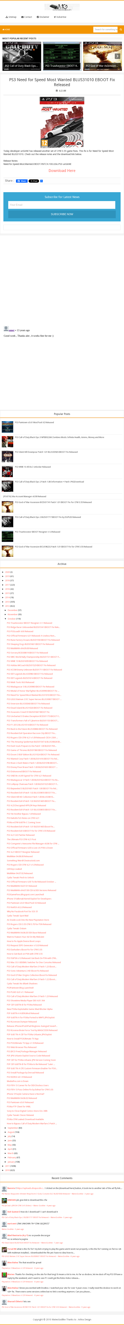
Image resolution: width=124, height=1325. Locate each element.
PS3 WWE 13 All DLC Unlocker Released (33, 467)
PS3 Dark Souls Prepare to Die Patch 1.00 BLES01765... (31, 746)
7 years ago (58, 1243)
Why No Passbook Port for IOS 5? (22, 911)
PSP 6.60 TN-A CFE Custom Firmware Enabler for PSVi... (32, 1068)
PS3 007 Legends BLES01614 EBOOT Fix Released (29, 678)
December (12, 610)
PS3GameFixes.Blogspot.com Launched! (25, 894)
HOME (7, 29)
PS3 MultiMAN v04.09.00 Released (22, 648)
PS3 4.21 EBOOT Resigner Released (23, 852)
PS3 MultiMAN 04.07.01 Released (22, 886)
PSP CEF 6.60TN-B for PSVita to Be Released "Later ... (31, 1064)
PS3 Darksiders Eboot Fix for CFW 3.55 (24, 949)
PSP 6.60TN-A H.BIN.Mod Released (23, 1013)
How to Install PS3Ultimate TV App (23, 1038)
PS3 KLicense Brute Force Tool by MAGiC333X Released (32, 1030)
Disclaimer (44, 17)
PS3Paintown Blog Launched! (20, 988)
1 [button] (57, 70)
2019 (7, 576)
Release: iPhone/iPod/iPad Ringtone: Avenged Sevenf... (32, 1026)
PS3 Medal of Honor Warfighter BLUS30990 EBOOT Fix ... (33, 691)
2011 (7, 1166)
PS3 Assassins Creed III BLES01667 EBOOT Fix (28, 712)
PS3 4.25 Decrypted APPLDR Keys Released (26, 805)
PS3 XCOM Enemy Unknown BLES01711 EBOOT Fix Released (34, 669)
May (10, 1145)
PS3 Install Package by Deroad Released (25, 1072)
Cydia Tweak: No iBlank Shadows (22, 983)
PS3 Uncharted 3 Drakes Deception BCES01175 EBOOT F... (33, 716)
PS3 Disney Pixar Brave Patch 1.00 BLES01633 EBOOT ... (32, 767)
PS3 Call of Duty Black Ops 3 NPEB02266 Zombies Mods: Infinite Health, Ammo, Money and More (59, 437)
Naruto (11, 1188)
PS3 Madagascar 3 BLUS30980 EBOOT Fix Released (30, 686)
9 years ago (86, 1307)
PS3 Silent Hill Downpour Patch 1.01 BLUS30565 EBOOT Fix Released (46, 452)
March (11, 1153)
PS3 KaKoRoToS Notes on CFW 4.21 (23, 818)
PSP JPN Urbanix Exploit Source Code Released (28, 1055)
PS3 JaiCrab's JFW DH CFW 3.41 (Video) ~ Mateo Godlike (23, 1206)
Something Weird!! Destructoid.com (23, 860)
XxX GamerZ (13, 1212)
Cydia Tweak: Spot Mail (17, 915)
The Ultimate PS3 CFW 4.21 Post (21, 839)
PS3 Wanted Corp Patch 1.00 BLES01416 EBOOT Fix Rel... (32, 759)
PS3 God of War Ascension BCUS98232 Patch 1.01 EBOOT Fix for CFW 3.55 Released (53, 546)
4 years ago (51, 1206)
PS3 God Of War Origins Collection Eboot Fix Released (32, 975)
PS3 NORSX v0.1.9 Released (19, 1077)
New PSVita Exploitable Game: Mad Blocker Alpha (29, 1009)
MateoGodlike (59, 1319)
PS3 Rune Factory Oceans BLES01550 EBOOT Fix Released (33, 640)
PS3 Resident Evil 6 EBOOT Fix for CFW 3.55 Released (31, 831)
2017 (7, 585)
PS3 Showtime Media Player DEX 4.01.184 (26, 1000)
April (10, 1149)
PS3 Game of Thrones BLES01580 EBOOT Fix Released (32, 750)
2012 (7, 606)
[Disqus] (62, 279)
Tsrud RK (11, 1249)
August (11, 1132)
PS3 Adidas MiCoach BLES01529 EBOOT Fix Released (31, 665)
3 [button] (63, 70)
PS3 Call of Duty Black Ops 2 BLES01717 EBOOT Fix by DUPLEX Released (48, 517)
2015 (7, 593)
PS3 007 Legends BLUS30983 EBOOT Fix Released (30, 674)
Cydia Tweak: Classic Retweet (20, 1115)
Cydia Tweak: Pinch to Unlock (20, 877)
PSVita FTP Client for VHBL (19, 1106)
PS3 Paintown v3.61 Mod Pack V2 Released (34, 422)
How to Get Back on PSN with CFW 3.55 (24, 954)
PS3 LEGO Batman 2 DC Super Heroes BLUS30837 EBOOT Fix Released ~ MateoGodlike (35, 1256)
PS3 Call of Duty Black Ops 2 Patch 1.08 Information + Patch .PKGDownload (49, 482)
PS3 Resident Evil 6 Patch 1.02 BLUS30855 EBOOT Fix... (31, 792)
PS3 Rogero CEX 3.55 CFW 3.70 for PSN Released (29, 924)
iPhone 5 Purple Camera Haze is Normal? (25, 1094)
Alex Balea (12, 1262)
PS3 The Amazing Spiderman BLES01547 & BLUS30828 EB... (34, 742)
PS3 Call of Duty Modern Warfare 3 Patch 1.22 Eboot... (31, 979)
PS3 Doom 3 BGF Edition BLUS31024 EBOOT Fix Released (33, 754)
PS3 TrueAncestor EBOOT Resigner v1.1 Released (29, 623)
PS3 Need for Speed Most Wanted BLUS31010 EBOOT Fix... (34, 695)
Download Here (62, 170)
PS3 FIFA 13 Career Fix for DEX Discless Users (28, 1085)
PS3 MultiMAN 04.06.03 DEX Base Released (26, 932)
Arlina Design (84, 1319)
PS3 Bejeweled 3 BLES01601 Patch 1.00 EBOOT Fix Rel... (32, 788)
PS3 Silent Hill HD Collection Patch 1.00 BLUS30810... (30, 797)
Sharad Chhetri (15, 1301)
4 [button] (66, 70)
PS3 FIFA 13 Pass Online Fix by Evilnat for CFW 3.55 (30, 1089)
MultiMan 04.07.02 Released (20, 873)
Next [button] (117, 56)
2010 (7, 1170)
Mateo (11, 1274)
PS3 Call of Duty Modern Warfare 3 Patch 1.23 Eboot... (31, 966)
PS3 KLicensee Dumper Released (22, 1021)
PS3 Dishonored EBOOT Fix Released (24, 771)
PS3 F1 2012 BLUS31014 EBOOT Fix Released (27, 725)
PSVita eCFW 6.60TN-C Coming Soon (24, 822)
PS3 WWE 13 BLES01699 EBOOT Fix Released (27, 661)
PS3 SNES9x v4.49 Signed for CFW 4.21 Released (29, 776)
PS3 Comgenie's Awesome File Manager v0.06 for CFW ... (33, 843)
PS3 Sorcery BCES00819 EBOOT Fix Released (27, 653)
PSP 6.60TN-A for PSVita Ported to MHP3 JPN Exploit (31, 1017)
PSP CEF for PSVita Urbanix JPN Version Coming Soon (31, 1060)
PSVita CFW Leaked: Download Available (25, 1119)
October (12, 619)
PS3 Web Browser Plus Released (21, 1047)
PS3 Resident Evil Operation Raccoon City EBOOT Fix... (31, 733)
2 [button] (60, 70)
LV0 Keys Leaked (14, 869)
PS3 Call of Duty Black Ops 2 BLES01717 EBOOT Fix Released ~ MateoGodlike (32, 1217)
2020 (7, 572)
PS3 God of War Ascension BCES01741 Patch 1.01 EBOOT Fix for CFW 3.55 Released (53, 502)
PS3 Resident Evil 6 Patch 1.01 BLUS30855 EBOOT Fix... (31, 809)
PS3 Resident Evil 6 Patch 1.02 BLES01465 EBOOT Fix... (31, 801)
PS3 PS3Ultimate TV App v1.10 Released (25, 1043)
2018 (7, 580)
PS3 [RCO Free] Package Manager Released (27, 1051)
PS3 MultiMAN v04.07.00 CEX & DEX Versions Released (31, 890)
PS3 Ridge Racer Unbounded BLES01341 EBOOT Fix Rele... (33, 627)
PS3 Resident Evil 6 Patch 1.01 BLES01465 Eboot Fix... (31, 826)
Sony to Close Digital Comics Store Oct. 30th (27, 1111)
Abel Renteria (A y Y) (17, 1235)
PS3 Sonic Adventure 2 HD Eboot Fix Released (28, 971)
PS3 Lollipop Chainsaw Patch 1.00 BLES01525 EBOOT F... (32, 784)
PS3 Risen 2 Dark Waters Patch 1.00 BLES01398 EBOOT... (32, 763)
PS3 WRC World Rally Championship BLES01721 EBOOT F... (33, 657)
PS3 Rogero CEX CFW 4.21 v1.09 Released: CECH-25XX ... (32, 737)
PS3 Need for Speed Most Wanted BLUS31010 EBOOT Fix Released (62, 82)
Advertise (61, 17)
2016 (7, 589)
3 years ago (89, 1194)
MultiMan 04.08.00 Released (20, 856)
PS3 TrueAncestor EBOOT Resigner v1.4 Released (37, 532)
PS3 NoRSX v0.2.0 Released (19, 907)
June (10, 1140)
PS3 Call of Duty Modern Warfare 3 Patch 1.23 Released (32, 996)
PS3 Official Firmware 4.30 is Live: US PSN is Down (30, 848)
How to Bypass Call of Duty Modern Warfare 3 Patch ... (32, 1123)
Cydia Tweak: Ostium (16, 928)
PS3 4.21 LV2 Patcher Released (21, 835)
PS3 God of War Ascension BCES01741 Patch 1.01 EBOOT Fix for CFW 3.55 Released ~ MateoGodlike (41, 1307)
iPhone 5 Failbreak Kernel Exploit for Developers (29, 899)
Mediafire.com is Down (17, 1081)
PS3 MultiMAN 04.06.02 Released (22, 1098)
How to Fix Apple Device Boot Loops (24, 941)
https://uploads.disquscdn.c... (30, 1188)
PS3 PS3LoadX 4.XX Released (20, 631)
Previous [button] (7, 56)
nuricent (11, 1223)
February (12, 1157)
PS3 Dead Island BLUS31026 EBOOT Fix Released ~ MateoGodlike (27, 1243)
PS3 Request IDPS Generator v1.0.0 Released (27, 945)
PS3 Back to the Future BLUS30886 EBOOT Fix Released (32, 729)
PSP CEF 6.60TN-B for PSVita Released (24, 1005)
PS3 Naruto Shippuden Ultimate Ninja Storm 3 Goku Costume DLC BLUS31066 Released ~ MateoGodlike (42, 1194)
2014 (7, 597)
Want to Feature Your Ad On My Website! (25, 937)
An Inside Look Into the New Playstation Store (28, 920)
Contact (28, 17)
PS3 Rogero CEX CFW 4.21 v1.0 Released (25, 865)
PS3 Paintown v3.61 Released (20, 1102)
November (13, 614)
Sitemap (12, 17)
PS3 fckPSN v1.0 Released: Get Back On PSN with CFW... (32, 958)
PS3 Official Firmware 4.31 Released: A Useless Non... (31, 636)
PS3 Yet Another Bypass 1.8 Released (24, 814)
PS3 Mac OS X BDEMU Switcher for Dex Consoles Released (34, 962)
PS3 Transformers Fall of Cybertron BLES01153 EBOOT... (33, 720)
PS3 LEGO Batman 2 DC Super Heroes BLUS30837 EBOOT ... (34, 699)
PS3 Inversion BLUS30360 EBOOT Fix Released (28, 703)
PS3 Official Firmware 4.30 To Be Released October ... (31, 882)
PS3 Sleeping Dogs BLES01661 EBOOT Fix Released (30, 644)
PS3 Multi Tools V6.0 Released (20, 682)
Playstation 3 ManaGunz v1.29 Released (17, 1268)
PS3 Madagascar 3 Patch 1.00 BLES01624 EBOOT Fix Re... (33, 780)
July (9, 1136)
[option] (21, 56)
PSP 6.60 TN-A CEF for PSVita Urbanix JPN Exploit (29, 1034)
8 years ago (75, 1256)
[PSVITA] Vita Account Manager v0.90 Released (24, 496)
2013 (7, 602)
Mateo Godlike (8, 1229)
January (11, 1162)
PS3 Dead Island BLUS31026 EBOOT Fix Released (29, 708)
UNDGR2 (11, 1200)
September (13, 1128)
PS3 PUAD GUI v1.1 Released (20, 992)
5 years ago (67, 1217)
